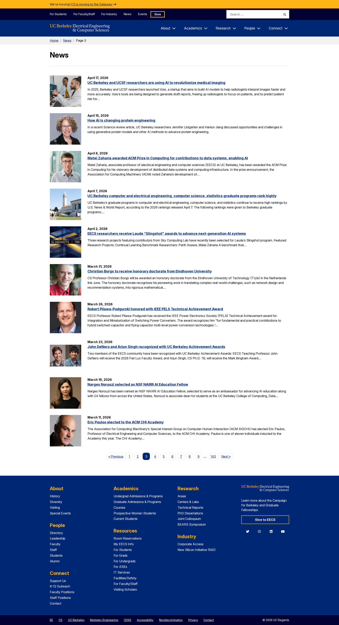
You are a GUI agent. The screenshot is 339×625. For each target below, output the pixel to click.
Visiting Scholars (125, 589)
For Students (58, 14)
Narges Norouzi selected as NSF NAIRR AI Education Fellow (137, 384)
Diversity (56, 502)
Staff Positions (60, 598)
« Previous (117, 456)
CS (60, 620)
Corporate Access (190, 544)
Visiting (55, 507)
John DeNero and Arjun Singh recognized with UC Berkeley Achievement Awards (156, 347)
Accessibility (145, 620)
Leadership (57, 538)
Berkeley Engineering (104, 620)
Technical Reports (190, 507)
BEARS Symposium (192, 524)
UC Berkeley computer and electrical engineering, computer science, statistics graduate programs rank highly (181, 196)
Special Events (60, 513)
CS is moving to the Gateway (92, 4)
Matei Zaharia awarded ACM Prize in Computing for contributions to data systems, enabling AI (167, 158)
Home (54, 40)
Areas (182, 496)
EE (51, 620)
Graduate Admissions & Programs (137, 502)
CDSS (127, 620)
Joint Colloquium (189, 519)
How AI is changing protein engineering (121, 120)
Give (157, 14)
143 (213, 456)
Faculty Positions (62, 592)
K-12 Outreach (60, 586)
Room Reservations (128, 538)
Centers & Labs (188, 502)
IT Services (122, 572)
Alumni (54, 561)
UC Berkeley (76, 620)
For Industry (109, 14)
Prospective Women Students (135, 513)
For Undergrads (125, 561)
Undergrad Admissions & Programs (138, 496)
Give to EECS (265, 520)
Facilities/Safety (125, 578)
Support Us (58, 581)
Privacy (193, 620)
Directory (56, 533)
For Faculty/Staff (84, 14)
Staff (53, 550)
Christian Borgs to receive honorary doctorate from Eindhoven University (149, 271)
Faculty (55, 544)
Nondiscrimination (171, 620)
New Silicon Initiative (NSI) (197, 550)
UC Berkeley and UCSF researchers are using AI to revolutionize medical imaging (156, 83)
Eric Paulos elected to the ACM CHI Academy (125, 422)
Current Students (126, 519)
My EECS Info (124, 544)
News (127, 14)
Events (142, 14)
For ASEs (120, 567)
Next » (227, 456)
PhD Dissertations (190, 513)
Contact (55, 603)
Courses (119, 507)
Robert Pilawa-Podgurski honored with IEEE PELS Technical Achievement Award (155, 309)
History (55, 496)
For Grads (121, 555)
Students (56, 555)
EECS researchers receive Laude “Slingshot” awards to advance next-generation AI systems (166, 233)
